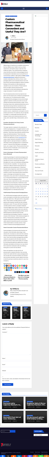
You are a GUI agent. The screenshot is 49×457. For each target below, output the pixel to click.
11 (38, 191)
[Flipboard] (26, 266)
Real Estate (37, 167)
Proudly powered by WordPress (7, 452)
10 (36, 191)
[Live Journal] (5, 270)
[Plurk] (15, 268)
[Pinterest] (13, 266)
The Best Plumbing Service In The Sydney (18, 295)
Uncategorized (38, 174)
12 (40, 191)
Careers (37, 131)
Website (4, 370)
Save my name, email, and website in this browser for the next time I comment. (16, 379)
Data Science (38, 139)
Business (7, 16)
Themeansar (3, 453)
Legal (36, 155)
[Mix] (18, 266)
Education (37, 145)
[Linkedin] (11, 266)
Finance (37, 149)
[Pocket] (22, 268)
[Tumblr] (11, 268)
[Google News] (9, 270)
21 (45, 194)
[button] (44, 8)
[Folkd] (9, 268)
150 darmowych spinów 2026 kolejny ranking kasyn (35, 418)
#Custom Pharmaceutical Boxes (17, 39)
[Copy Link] (5, 268)
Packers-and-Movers (40, 164)
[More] (11, 270)
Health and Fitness (39, 152)
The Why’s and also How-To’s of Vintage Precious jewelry (23, 277)
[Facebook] (5, 266)
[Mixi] (20, 268)
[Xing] (24, 266)
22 (47, 194)
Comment (4, 332)
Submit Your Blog (44, 454)
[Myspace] (7, 268)
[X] (7, 266)
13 (42, 191)
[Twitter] (24, 268)
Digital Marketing (13, 16)
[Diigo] (18, 268)
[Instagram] (22, 266)
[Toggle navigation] (23, 8)
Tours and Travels (39, 170)
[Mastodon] (15, 266)
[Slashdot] (7, 270)
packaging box (22, 137)
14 (45, 191)
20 (42, 194)
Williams (13, 35)
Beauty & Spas (38, 124)
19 (40, 194)
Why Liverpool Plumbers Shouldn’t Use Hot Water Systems (19, 291)
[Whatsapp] (20, 266)
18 (38, 194)
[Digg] (26, 268)
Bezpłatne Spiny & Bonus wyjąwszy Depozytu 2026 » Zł (36, 404)
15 (47, 191)
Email (3, 364)
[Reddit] (9, 266)
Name (4, 358)
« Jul (36, 203)
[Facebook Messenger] (13, 268)
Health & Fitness (37, 454)
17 (36, 194)
